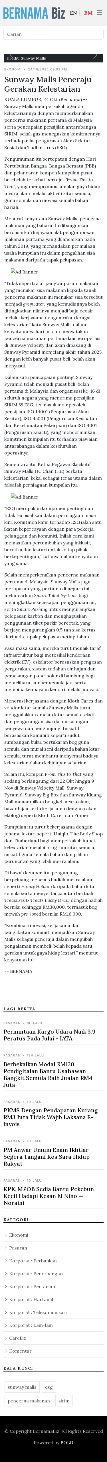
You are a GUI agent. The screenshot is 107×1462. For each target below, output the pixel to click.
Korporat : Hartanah (31, 1299)
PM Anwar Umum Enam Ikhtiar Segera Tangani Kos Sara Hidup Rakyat (46, 1156)
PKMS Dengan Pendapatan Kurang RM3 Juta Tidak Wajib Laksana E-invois (50, 1117)
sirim (64, 1401)
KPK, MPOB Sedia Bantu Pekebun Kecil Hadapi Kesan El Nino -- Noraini (48, 1195)
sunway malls (22, 1387)
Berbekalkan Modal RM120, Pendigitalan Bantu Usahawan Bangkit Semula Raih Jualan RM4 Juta (47, 1074)
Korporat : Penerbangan (35, 1273)
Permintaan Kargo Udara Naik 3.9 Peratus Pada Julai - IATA (49, 1035)
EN (73, 12)
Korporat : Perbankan (32, 1261)
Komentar (20, 1351)
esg (49, 1387)
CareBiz (17, 1338)
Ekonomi (18, 1235)
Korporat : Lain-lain (30, 1325)
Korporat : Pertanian (31, 1286)
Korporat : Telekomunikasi (37, 1312)
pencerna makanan (29, 1401)
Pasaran (17, 1248)
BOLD (66, 1442)
